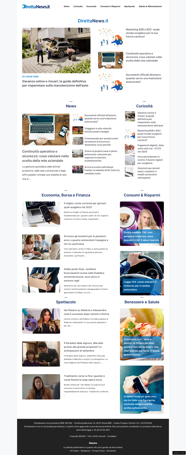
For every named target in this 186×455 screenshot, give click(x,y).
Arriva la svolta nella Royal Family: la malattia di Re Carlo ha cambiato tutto (102, 170)
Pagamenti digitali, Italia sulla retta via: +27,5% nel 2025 (151, 148)
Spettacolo (129, 6)
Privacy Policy (98, 451)
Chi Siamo (74, 451)
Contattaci (111, 436)
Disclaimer (111, 451)
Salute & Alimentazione (150, 6)
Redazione (85, 451)
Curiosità (78, 6)
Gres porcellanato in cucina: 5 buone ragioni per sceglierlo (150, 159)
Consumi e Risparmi (110, 6)
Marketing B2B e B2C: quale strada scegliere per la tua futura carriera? (143, 33)
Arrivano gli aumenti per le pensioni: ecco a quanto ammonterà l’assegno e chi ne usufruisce (86, 240)
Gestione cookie (179, 453)
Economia (91, 6)
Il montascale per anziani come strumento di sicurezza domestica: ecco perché (101, 141)
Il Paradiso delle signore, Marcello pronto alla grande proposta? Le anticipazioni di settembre (83, 347)
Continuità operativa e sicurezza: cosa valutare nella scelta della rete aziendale (144, 57)
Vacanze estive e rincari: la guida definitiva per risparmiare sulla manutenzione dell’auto (150, 119)
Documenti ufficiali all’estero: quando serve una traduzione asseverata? (144, 78)
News (66, 6)
